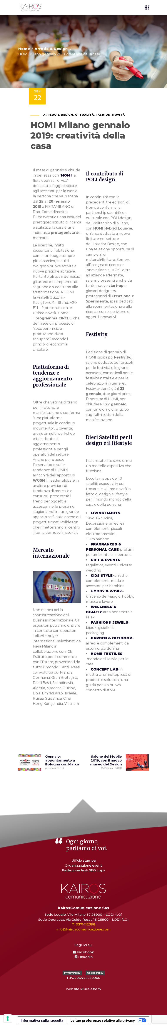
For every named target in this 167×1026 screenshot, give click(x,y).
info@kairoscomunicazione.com (83, 929)
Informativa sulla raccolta (42, 1020)
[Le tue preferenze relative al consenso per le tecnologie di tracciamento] (7, 1018)
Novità (118, 114)
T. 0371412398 (83, 924)
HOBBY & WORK (106, 591)
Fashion (103, 114)
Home (24, 49)
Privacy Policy (72, 972)
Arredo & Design (51, 49)
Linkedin (85, 957)
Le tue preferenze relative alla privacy (102, 1020)
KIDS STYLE (102, 575)
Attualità (84, 114)
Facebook (85, 952)
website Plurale (83, 989)
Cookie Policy (95, 972)
